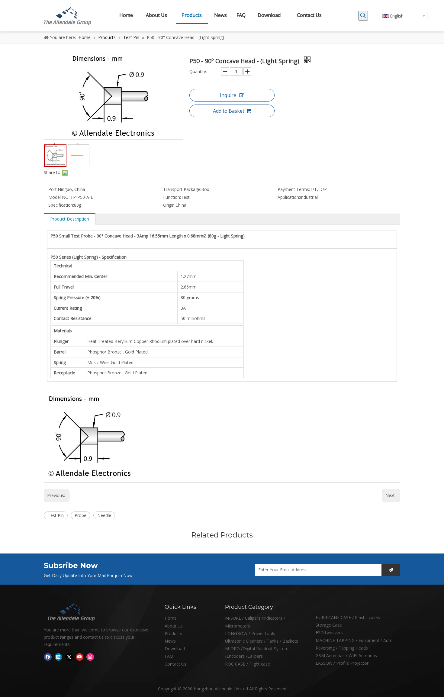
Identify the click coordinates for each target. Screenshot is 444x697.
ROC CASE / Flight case (247, 664)
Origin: (169, 205)
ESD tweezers (329, 632)
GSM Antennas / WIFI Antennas (346, 655)
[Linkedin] (58, 657)
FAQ (169, 656)
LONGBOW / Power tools (250, 633)
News (170, 641)
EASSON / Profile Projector (342, 663)
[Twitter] (69, 657)
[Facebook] (48, 657)
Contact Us (175, 664)
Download (175, 648)
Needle (104, 515)
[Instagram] (90, 657)
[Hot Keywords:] (363, 16)
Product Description (69, 219)
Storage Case (329, 625)
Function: (172, 197)
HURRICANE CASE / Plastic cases (348, 617)
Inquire (228, 95)
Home (171, 618)
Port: (53, 189)
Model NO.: (59, 197)
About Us (174, 626)
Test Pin (56, 515)
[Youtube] (79, 657)
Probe (80, 515)
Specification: (61, 205)
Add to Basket (228, 111)
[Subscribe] (390, 570)
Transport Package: (182, 189)
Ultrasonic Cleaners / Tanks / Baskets (261, 641)
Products (173, 633)
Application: (289, 197)
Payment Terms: (294, 189)
